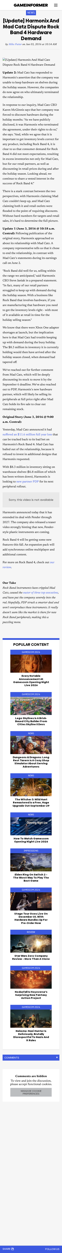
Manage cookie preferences (31, 1092)
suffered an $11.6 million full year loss (27, 434)
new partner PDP (27, 481)
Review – (31, 957)
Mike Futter (15, 44)
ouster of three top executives (40, 592)
